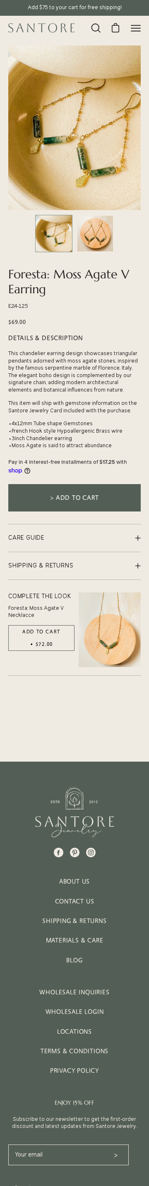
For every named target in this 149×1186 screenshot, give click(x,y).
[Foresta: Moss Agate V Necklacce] (110, 629)
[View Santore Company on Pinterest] (74, 852)
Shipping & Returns (74, 921)
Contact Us (74, 901)
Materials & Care (74, 940)
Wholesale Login (75, 1012)
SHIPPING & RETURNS (40, 566)
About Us (74, 881)
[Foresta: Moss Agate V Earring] (53, 233)
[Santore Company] (41, 27)
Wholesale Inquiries (74, 992)
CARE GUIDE (26, 538)
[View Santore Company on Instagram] (91, 852)
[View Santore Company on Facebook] (58, 852)
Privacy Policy (74, 1070)
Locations (74, 1031)
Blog (74, 960)
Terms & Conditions (74, 1051)
